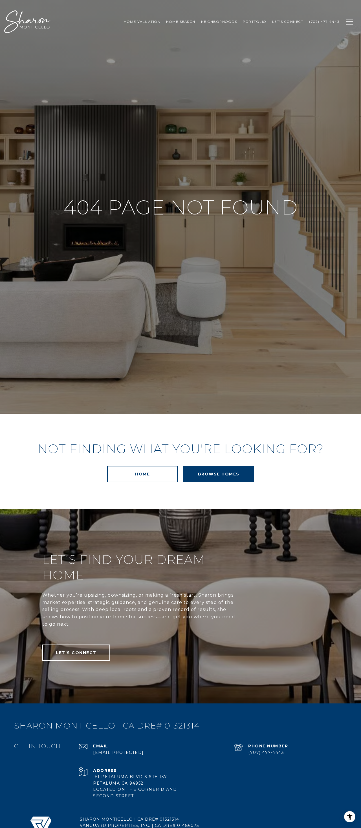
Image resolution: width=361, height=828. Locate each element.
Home (142, 474)
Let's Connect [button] (76, 652)
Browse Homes (218, 474)
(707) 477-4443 (266, 752)
